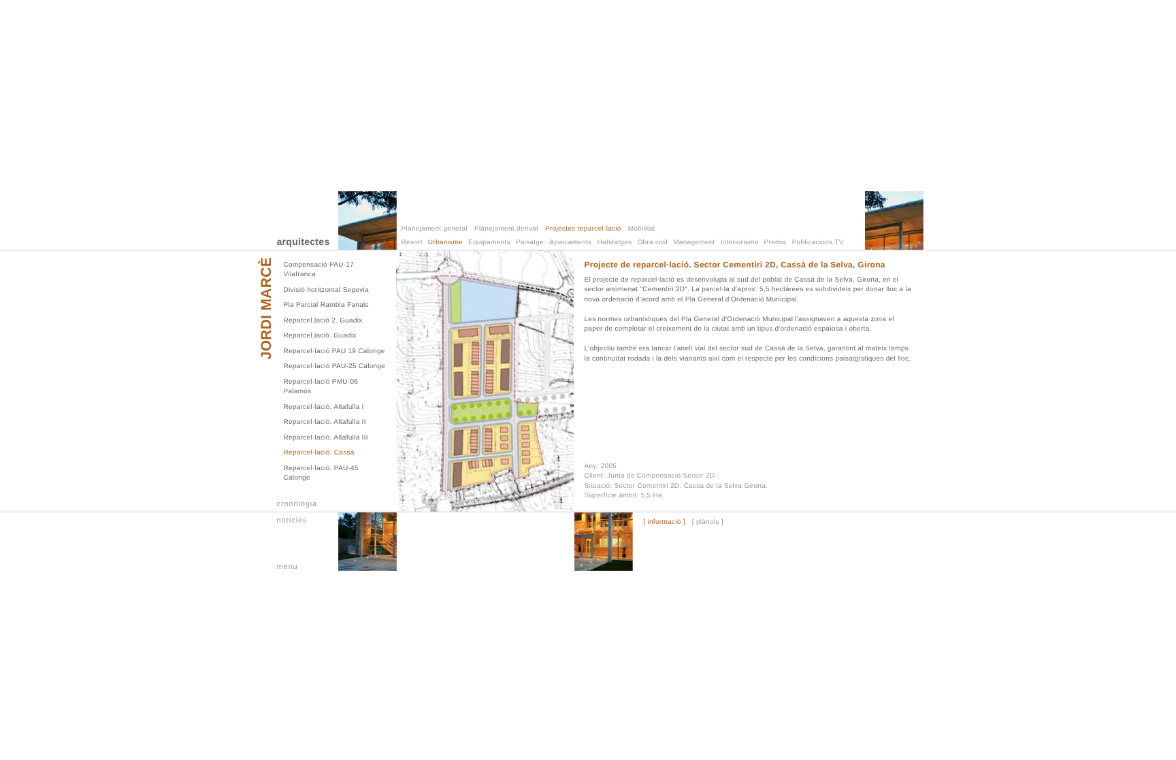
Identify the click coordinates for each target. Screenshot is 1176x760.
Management (694, 242)
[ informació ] (664, 522)
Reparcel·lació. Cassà (319, 453)
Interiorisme (740, 242)
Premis (775, 242)
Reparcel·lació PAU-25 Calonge (335, 366)
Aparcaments (570, 242)
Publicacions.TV (818, 242)
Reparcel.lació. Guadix (320, 336)
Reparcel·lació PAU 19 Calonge (334, 351)
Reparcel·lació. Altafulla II (325, 422)
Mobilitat (641, 229)
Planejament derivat (506, 229)
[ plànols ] (707, 522)
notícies (292, 520)
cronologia (297, 504)
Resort (412, 242)
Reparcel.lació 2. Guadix (323, 321)
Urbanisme (445, 242)
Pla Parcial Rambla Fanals (326, 305)
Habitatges (615, 242)
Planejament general (435, 229)
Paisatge (530, 242)
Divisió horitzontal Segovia (326, 290)
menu (287, 567)
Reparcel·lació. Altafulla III (326, 438)
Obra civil (652, 242)
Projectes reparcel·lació (583, 229)
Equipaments (489, 242)
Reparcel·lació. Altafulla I (324, 407)
